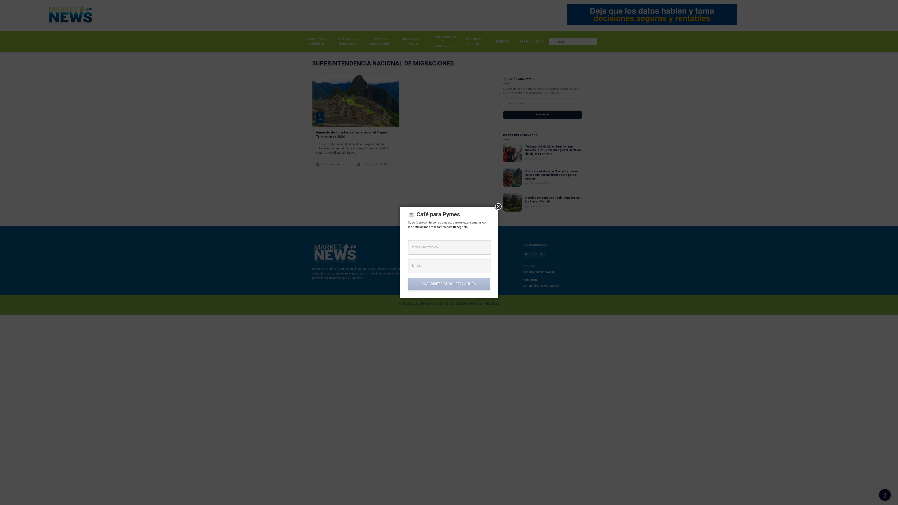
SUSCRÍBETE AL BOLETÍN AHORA (449, 283)
